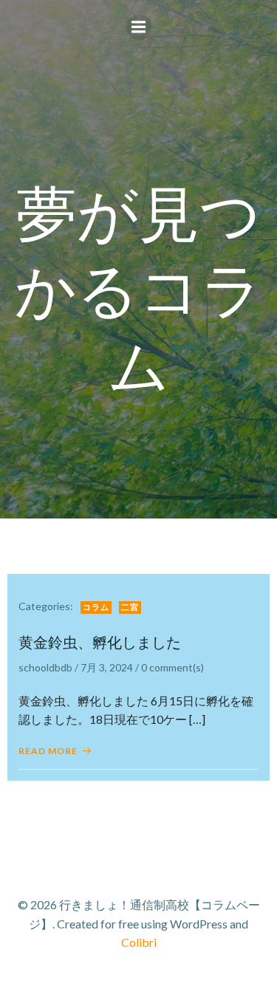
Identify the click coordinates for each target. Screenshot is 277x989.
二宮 (130, 607)
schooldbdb (45, 667)
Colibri (139, 942)
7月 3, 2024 (107, 667)
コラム (96, 607)
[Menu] (138, 27)
